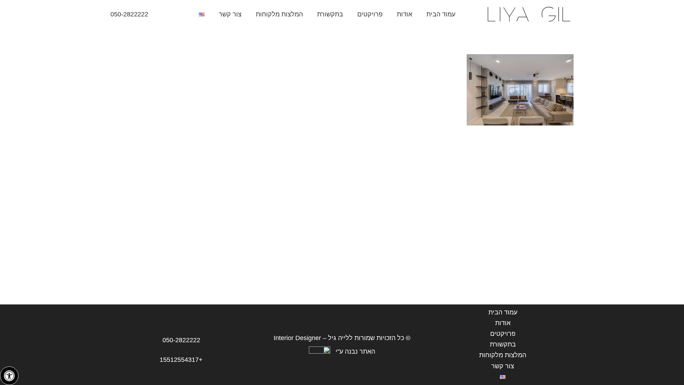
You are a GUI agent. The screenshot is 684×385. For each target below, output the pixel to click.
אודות (503, 323)
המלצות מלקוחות (502, 355)
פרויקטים (502, 333)
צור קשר (502, 366)
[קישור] (528, 14)
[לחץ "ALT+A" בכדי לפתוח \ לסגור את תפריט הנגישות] (9, 375)
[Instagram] (176, 14)
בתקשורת (503, 344)
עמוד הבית (502, 312)
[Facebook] (163, 14)
